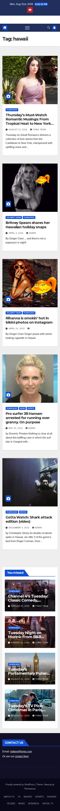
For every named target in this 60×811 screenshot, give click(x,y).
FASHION (51, 797)
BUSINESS (33, 803)
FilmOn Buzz (12, 110)
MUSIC (21, 803)
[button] (48, 27)
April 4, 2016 (16, 233)
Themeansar (29, 788)
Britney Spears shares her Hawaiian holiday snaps (28, 225)
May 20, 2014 (16, 428)
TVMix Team (39, 129)
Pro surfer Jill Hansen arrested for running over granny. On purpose (28, 417)
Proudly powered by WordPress (20, 784)
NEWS (22, 408)
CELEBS (11, 803)
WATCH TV (9, 797)
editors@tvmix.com (21, 751)
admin (32, 233)
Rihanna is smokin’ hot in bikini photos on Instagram (29, 320)
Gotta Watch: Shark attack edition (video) (29, 519)
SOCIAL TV (47, 803)
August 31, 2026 (20, 606)
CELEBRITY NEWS (14, 217)
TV (19, 797)
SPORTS (31, 408)
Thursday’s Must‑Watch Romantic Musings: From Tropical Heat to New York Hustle (28, 121)
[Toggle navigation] (27, 27)
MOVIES (23, 512)
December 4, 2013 (19, 528)
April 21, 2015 (17, 328)
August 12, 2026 (18, 129)
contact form (22, 756)
